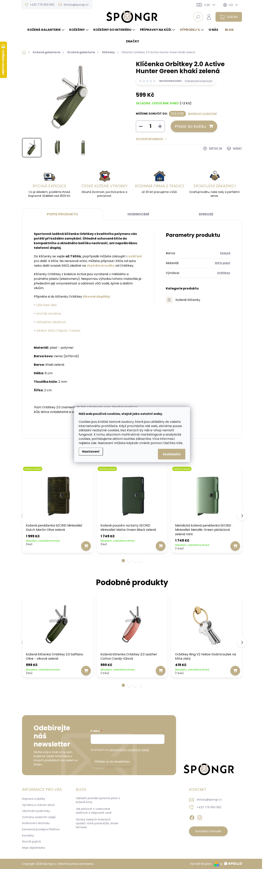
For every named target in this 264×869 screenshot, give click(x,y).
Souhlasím (172, 454)
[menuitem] (46, 30)
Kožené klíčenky (187, 300)
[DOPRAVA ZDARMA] (57, 495)
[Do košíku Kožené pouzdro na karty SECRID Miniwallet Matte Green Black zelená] (160, 546)
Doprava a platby (33, 799)
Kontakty (28, 835)
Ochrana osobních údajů (39, 817)
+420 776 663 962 (209, 807)
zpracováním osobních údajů (129, 750)
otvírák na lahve (48, 313)
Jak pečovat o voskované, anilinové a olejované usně (94, 811)
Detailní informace (149, 138)
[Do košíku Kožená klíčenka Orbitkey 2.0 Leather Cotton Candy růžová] (160, 671)
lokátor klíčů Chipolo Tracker (58, 330)
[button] (123, 560)
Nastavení (91, 451)
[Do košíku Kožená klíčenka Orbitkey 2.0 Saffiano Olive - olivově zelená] (86, 671)
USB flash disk (46, 305)
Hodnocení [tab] (138, 214)
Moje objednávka (33, 848)
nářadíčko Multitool (51, 322)
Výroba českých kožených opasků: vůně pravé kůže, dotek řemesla (97, 823)
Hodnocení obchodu (36, 823)
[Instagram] (200, 817)
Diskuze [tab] (206, 214)
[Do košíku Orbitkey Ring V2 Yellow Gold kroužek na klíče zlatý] (235, 671)
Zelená (225, 253)
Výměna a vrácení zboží (38, 805)
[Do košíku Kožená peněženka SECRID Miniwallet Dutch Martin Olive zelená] (86, 546)
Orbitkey (223, 273)
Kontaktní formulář (208, 831)
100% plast (222, 263)
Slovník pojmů (31, 841)
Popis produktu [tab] (62, 214)
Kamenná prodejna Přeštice (41, 829)
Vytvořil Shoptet (200, 864)
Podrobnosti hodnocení (199, 80)
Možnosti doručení (202, 113)
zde (93, 443)
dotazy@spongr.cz (209, 799)
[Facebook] (192, 817)
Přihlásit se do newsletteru (112, 762)
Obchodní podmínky (36, 811)
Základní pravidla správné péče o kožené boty (98, 800)
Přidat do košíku (190, 126)
